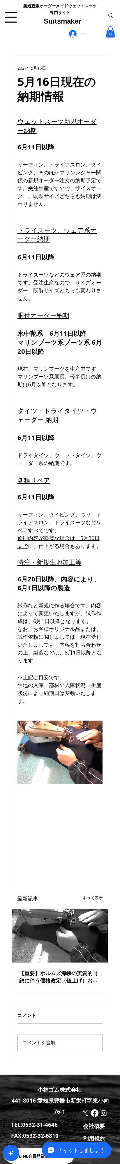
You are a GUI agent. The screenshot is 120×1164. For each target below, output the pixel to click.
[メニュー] (11, 17)
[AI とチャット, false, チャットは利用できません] (11, 1153)
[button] (110, 32)
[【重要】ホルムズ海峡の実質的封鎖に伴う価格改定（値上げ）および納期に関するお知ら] (60, 936)
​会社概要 (94, 1126)
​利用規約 (94, 1138)
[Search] (111, 15)
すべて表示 (92, 898)
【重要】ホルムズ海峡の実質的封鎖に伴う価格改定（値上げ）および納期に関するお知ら (58, 977)
